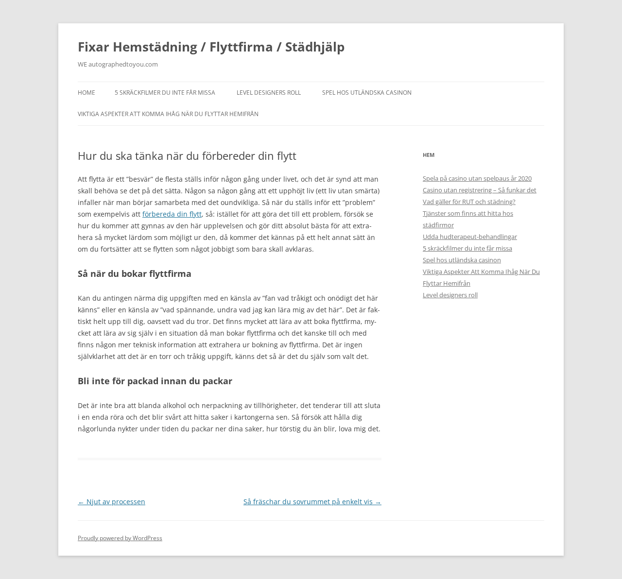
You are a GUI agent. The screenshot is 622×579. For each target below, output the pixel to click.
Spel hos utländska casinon (367, 92)
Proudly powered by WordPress (120, 538)
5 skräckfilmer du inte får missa (165, 92)
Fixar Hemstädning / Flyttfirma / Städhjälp (211, 46)
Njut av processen (111, 501)
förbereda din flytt (172, 214)
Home (86, 92)
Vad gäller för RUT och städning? (469, 201)
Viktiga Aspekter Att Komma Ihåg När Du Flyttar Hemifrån (168, 114)
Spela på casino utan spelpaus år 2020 (477, 178)
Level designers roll (269, 92)
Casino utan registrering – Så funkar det (479, 190)
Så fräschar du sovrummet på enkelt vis (312, 501)
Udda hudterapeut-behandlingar (470, 236)
